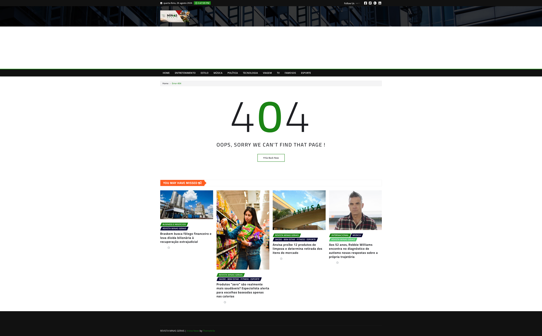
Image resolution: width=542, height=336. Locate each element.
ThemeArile (209, 330)
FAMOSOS (290, 72)
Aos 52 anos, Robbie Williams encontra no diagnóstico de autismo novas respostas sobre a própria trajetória (353, 251)
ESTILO (204, 72)
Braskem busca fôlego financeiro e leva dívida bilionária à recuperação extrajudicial (186, 238)
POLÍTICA (233, 72)
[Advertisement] (271, 48)
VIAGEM (267, 72)
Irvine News (193, 330)
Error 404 (176, 83)
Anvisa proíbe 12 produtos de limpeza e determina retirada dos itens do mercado (297, 249)
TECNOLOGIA (250, 72)
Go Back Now (272, 157)
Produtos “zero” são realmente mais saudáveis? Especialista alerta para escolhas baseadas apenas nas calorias (243, 290)
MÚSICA (218, 72)
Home (166, 72)
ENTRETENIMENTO (185, 72)
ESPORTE (306, 72)
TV (278, 72)
